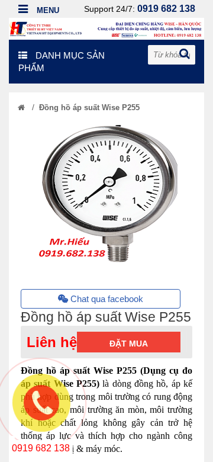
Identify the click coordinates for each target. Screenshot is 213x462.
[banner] (106, 28)
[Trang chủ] (21, 107)
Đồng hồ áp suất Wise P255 (89, 107)
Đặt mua (128, 343)
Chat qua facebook (105, 299)
